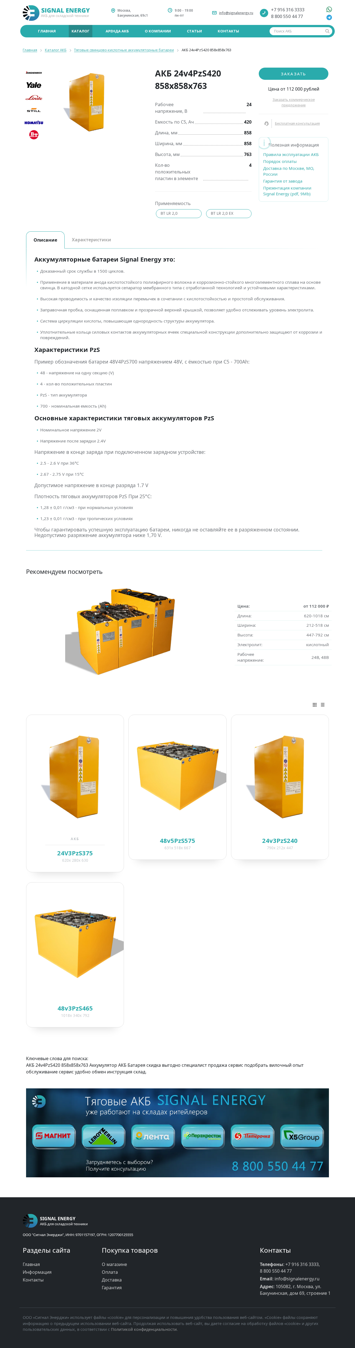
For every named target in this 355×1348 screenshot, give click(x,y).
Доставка (112, 1280)
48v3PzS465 (75, 1008)
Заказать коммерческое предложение (294, 102)
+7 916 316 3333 (288, 10)
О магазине (114, 1264)
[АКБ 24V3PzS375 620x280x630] (75, 775)
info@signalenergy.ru (236, 13)
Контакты (33, 1280)
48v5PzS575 (177, 840)
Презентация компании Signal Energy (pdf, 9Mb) (287, 190)
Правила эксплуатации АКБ (291, 154)
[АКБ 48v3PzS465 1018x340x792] (75, 943)
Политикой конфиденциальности (144, 1329)
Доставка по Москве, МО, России (288, 171)
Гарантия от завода (282, 181)
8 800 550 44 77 (287, 16)
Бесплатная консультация (297, 123)
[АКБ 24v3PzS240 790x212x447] (280, 775)
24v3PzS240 (280, 840)
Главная (31, 1264)
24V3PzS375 (75, 853)
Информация (37, 1272)
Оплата (110, 1272)
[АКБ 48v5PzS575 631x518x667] (177, 775)
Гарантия (112, 1288)
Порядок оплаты (280, 161)
